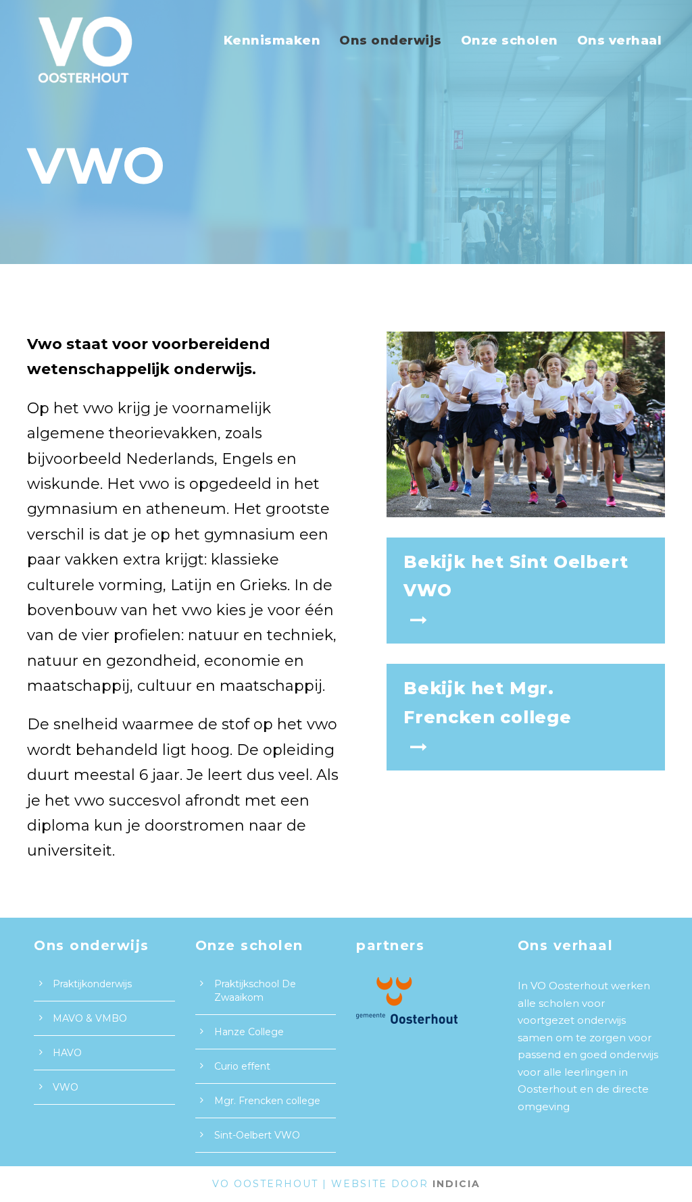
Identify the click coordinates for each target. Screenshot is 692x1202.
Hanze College (249, 1032)
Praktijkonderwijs (92, 984)
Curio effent (242, 1066)
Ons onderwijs (390, 40)
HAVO (67, 1053)
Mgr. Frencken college (267, 1101)
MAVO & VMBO (90, 1018)
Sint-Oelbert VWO (257, 1135)
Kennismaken (272, 40)
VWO (65, 1087)
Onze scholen (509, 40)
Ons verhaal (619, 40)
